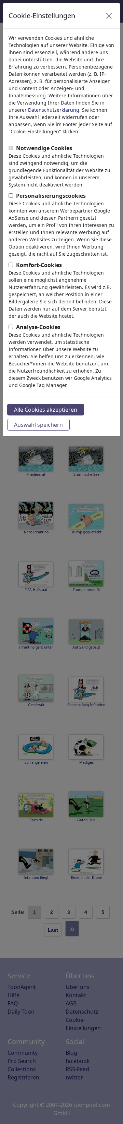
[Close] (109, 15)
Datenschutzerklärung (53, 110)
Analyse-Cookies (38, 327)
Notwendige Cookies (44, 148)
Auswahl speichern (38, 424)
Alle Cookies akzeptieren (45, 409)
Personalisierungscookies (51, 196)
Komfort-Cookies (39, 265)
